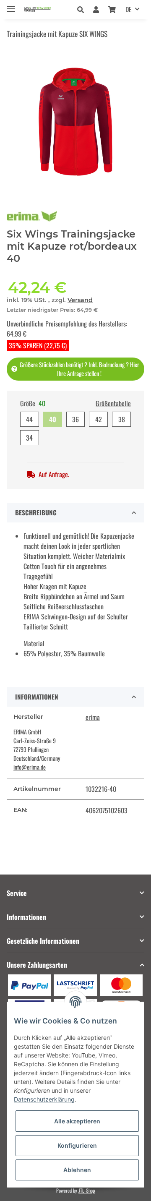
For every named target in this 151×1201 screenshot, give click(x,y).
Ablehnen (77, 1169)
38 (121, 419)
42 (98, 419)
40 (52, 419)
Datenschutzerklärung (44, 1099)
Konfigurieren (77, 1145)
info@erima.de (29, 766)
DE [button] (128, 9)
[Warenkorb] (112, 9)
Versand (80, 300)
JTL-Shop (86, 1190)
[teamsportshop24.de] (44, 9)
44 (29, 419)
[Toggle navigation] (11, 5)
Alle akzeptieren (77, 1121)
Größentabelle (113, 403)
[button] (83, 9)
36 (75, 419)
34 (29, 438)
